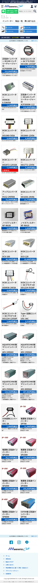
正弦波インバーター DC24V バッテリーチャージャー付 (9, 62)
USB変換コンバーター (9, 419)
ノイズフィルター (9, 222)
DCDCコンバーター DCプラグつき (28, 283)
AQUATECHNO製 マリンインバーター (9, 347)
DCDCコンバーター (9, 95)
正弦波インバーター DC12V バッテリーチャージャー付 (28, 98)
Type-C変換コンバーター (28, 314)
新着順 (28, 37)
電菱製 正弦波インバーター (28, 419)
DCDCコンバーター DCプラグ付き (28, 60)
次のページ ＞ (34, 40)
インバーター (5, 18)
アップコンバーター (9, 192)
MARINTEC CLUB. (16, 578)
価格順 (22, 37)
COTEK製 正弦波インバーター (28, 512)
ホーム (3, 16)
